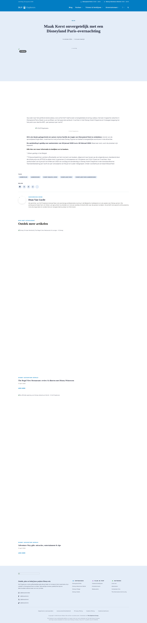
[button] (20, 186)
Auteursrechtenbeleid (64, 611)
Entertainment (112, 7)
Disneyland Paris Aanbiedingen (86, 177)
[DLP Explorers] (26, 7)
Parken (78, 7)
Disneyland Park (76, 583)
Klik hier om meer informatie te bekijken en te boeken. (48, 149)
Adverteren (115, 586)
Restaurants (95, 589)
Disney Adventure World (28, 377)
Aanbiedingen (35, 177)
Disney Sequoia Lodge (50, 177)
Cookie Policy (90, 611)
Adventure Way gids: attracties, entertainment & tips (39, 545)
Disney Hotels (76, 592)
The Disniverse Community (119, 592)
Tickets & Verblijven (93, 7)
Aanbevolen (23, 177)
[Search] (128, 7)
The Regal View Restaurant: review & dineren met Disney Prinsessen (46, 380)
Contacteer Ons (116, 589)
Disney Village (76, 589)
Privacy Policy (78, 611)
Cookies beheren (103, 611)
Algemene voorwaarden (45, 611)
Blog (70, 7)
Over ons (114, 583)
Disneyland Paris (66, 177)
